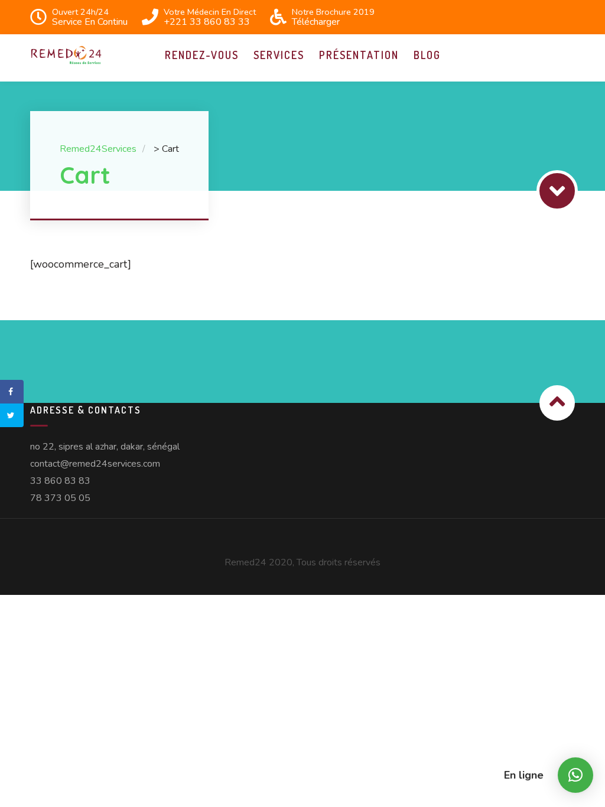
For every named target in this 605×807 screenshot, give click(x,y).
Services (278, 54)
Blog (427, 54)
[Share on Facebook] (12, 391)
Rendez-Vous (202, 54)
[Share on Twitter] (12, 415)
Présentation (359, 54)
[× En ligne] (575, 775)
